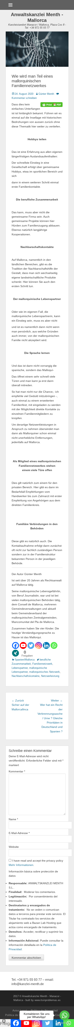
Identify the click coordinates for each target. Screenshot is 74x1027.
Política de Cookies (17, 1015)
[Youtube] (23, 645)
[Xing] (15, 653)
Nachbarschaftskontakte (25, 675)
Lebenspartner (20, 667)
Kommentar (17, 771)
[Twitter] (30, 645)
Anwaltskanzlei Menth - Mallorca (37, 17)
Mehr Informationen (21, 865)
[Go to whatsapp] (64, 1015)
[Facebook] (15, 645)
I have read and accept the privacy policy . (36, 863)
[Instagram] (38, 645)
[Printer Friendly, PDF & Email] (51, 104)
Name (13, 819)
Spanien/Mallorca (25, 659)
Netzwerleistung (50, 675)
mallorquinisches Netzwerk (44, 671)
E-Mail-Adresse (19, 833)
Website (14, 846)
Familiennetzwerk (42, 663)
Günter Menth (46, 93)
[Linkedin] (46, 645)
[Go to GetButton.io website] (64, 1023)
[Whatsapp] (54, 645)
